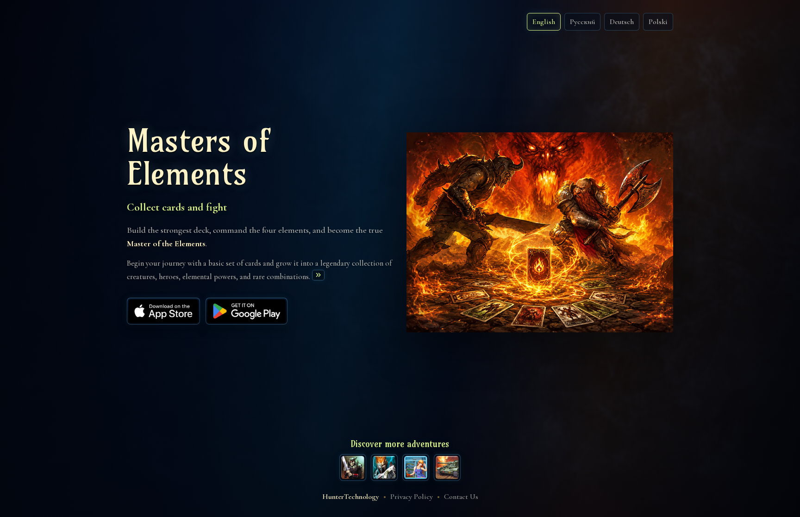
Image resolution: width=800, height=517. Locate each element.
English (543, 21)
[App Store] (163, 311)
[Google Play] (247, 311)
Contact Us (461, 496)
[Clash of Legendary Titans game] (384, 467)
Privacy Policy (411, 496)
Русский (582, 21)
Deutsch (622, 21)
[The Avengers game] (352, 467)
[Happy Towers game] (415, 467)
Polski (658, 21)
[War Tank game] (447, 467)
